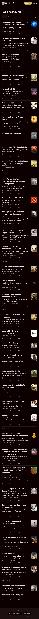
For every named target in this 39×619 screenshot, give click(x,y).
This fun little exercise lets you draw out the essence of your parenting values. (14, 374)
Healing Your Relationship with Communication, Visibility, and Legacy (14, 28)
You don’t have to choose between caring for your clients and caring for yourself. (15, 44)
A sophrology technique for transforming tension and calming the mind (15, 527)
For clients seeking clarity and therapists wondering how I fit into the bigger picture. (15, 252)
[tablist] (11, 17)
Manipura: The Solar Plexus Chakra (12, 118)
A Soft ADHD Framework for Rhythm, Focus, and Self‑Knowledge (14, 320)
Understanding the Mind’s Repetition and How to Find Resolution (15, 300)
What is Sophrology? (10, 415)
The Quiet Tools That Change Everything (13, 316)
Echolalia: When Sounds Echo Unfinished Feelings (13, 295)
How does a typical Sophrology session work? (14, 506)
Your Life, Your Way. (8, 333)
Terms (21, 610)
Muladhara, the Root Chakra (13, 198)
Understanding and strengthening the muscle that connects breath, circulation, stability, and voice (15, 494)
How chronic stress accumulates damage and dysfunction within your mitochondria (15, 452)
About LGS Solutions (10, 331)
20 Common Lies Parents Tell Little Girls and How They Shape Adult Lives (14, 470)
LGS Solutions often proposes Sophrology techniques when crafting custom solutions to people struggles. (14, 419)
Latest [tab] (5, 17)
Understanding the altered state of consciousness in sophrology (13, 557)
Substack (11, 617)
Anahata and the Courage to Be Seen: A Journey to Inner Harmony (14, 79)
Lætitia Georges (14, 31)
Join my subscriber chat (11, 133)
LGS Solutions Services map (13, 267)
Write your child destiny (11, 371)
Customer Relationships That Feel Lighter (13, 40)
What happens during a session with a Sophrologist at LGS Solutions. (14, 511)
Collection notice (28, 610)
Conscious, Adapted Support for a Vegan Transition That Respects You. (15, 284)
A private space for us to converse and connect (14, 137)
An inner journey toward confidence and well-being (15, 543)
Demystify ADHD (8, 89)
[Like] (3, 34)
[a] (34, 357)
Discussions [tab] (16, 17)
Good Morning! (7, 62)
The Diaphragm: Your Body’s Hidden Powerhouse (13, 490)
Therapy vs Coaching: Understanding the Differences (14, 247)
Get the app (27, 613)
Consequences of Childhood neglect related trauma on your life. (14, 214)
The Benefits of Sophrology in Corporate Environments (13, 231)
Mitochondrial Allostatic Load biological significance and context (14, 457)
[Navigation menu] (4, 3)
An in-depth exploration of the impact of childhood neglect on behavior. (15, 220)
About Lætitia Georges (11, 343)
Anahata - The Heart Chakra (13, 75)
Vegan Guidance (8, 280)
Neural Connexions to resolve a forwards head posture (14, 568)
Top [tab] (9, 17)
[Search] (35, 17)
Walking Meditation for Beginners (15, 161)
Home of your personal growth (12, 406)
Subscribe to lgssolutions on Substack (13, 402)
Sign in (35, 3)
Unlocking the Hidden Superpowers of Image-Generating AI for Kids (11, 57)
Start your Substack (15, 613)
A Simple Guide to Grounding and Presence (13, 164)
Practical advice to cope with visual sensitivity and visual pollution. (13, 391)
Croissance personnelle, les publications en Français (13, 104)
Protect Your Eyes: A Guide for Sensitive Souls (13, 386)
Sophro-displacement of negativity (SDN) (11, 522)
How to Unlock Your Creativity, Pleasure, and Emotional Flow (15, 150)
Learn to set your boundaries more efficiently (13, 356)
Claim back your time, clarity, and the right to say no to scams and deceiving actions (14, 439)
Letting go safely (8, 553)
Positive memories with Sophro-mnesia (14, 538)
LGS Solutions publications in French (13, 108)
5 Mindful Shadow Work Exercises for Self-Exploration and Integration (13, 181)
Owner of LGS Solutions (9, 345)
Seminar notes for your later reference (14, 572)
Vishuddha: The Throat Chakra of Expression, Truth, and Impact (15, 23)
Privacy (17, 610)
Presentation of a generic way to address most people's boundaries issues (15, 361)
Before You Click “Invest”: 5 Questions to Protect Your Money (15, 434)
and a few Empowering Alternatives (13, 475)
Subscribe (28, 3)
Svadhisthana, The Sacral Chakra (15, 147)
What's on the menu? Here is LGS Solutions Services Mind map (12, 270)
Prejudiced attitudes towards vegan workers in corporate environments (13, 588)
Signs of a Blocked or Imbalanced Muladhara (12, 201)
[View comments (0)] (11, 34)
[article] (19, 28)
